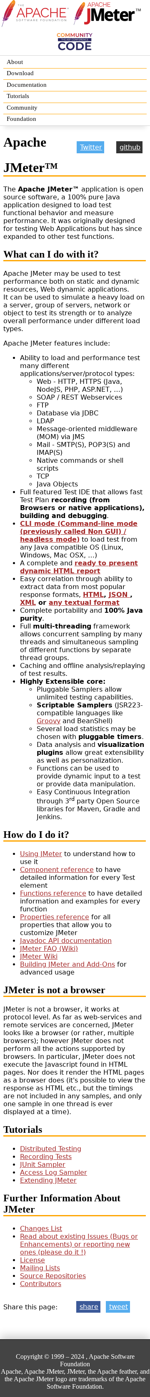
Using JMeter (41, 854)
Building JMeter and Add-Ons (67, 964)
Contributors (40, 1284)
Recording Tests (46, 1157)
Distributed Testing (50, 1149)
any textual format (84, 602)
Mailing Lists (40, 1268)
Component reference (57, 870)
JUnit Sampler (42, 1165)
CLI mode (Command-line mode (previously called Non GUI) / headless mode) (79, 531)
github (130, 147)
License (32, 1260)
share (89, 1307)
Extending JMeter (48, 1180)
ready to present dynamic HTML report (79, 567)
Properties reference (54, 917)
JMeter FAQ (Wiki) (49, 949)
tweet (118, 1307)
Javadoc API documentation (66, 941)
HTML (93, 595)
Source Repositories (53, 1276)
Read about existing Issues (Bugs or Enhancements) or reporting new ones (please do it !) (79, 1244)
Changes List (41, 1229)
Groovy (48, 721)
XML (28, 602)
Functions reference (53, 893)
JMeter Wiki (39, 956)
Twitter (91, 147)
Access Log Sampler (53, 1172)
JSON (119, 595)
